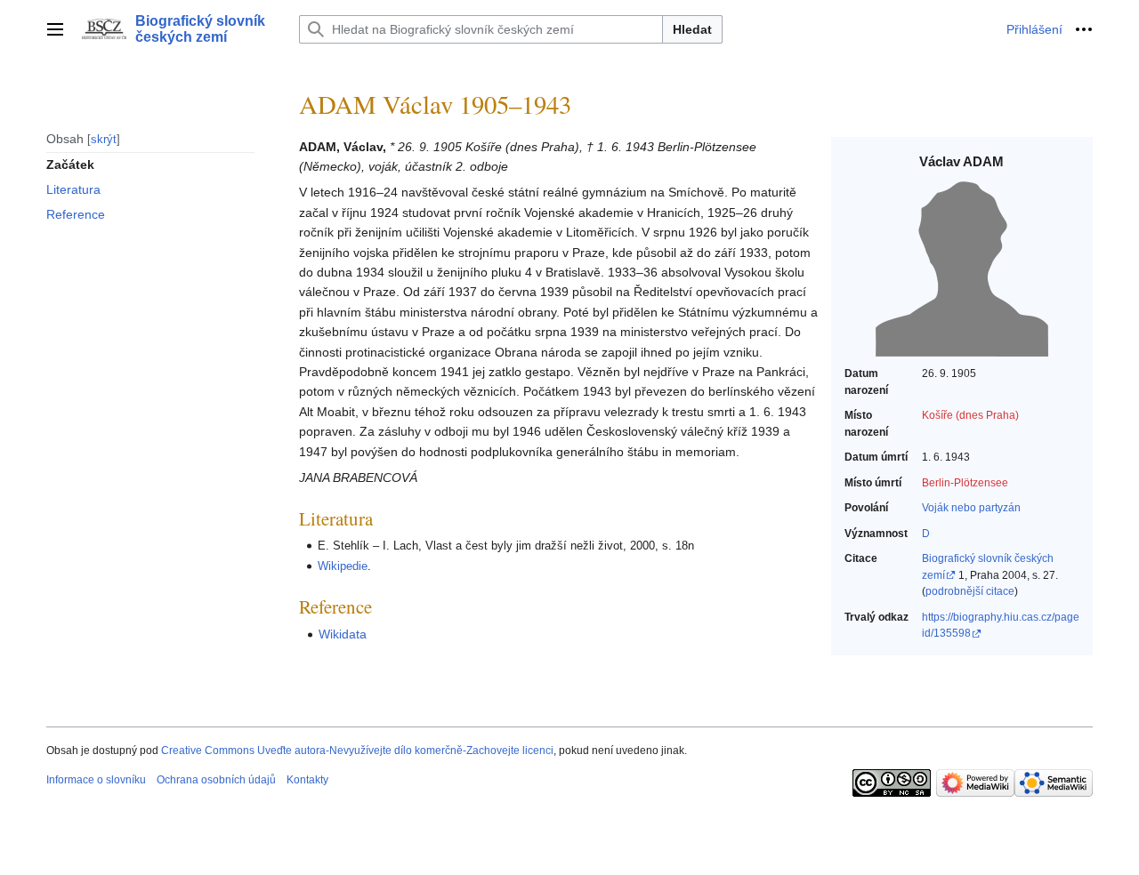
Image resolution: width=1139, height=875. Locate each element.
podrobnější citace (969, 591)
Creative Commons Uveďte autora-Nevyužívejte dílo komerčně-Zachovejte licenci (357, 750)
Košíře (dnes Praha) (970, 415)
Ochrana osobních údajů (216, 780)
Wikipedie (343, 566)
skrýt (104, 138)
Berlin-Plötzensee (965, 483)
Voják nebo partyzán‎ (971, 508)
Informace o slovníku (96, 780)
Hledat (692, 29)
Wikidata (343, 634)
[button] (55, 29)
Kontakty (307, 780)
